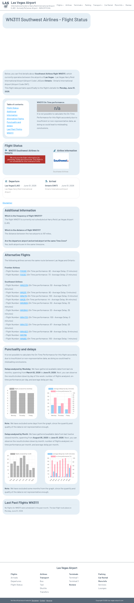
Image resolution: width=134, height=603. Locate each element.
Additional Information (12, 113)
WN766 (23, 335)
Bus (41, 581)
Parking (88, 5)
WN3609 (24, 303)
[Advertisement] (67, 48)
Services (102, 584)
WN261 (23, 292)
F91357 (23, 274)
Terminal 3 (74, 581)
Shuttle (43, 588)
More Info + (119, 5)
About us (49, 600)
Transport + (97, 5)
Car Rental (108, 5)
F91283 (23, 271)
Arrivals (14, 577)
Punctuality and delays (14, 124)
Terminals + (78, 5)
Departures (16, 581)
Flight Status (13, 108)
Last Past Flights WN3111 (14, 131)
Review (128, 5)
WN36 (23, 299)
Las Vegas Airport (23, 2)
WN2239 (24, 285)
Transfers (44, 592)
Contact (42, 600)
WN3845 (24, 310)
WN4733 (24, 324)
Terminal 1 (73, 577)
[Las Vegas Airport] (6, 5)
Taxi (42, 584)
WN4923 (24, 331)
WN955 (23, 338)
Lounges (102, 588)
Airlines (69, 5)
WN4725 (24, 317)
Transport (44, 577)
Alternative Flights (15, 118)
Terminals (73, 574)
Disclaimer (35, 600)
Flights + (60, 5)
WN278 (23, 296)
